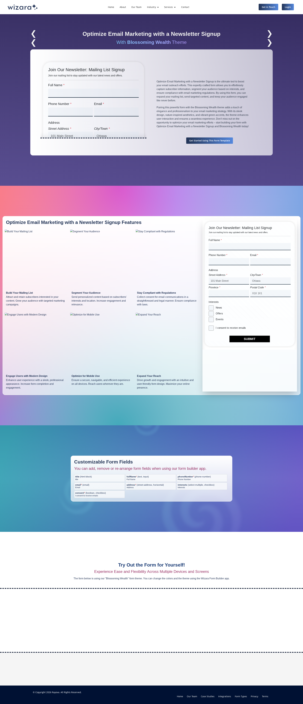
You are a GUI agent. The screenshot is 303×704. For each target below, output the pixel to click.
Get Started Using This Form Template (209, 140)
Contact (185, 7)
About (123, 7)
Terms (265, 696)
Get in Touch (268, 7)
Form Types (241, 696)
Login (288, 7)
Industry (151, 7)
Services (168, 7)
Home (111, 7)
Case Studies (207, 696)
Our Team (136, 7)
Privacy (254, 696)
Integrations (224, 696)
